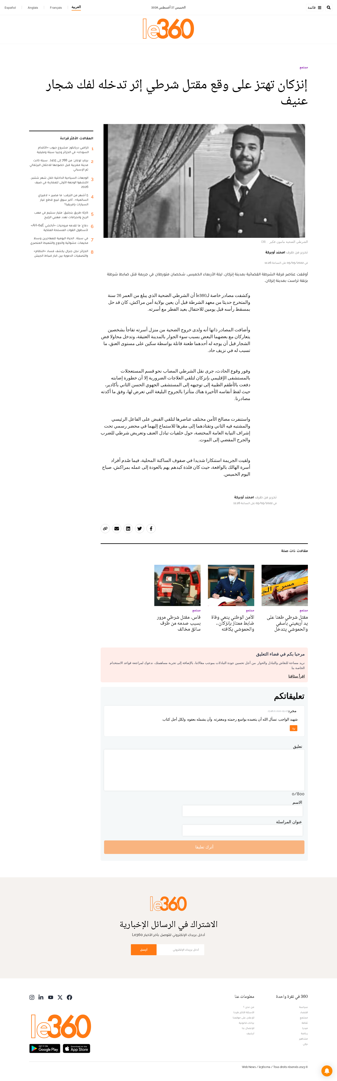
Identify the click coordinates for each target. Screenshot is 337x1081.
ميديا (305, 1028)
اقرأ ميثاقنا (296, 676)
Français (56, 7)
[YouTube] (50, 997)
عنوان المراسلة (289, 821)
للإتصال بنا (248, 1028)
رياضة (304, 1033)
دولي (305, 1043)
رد (293, 728)
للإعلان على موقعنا (243, 1017)
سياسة (303, 1007)
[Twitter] (60, 997)
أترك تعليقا (204, 847)
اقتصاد (304, 1012)
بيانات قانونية (246, 1022)
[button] (326, 1070)
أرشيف (250, 1033)
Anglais (33, 7)
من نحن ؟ (248, 1007)
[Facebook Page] (69, 997)
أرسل (143, 949)
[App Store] (76, 1048)
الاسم (297, 802)
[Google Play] (44, 1048)
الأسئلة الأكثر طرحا (243, 1012)
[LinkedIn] (41, 997)
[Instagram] (32, 997)
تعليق (297, 746)
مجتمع (304, 67)
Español (10, 7)
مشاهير (303, 1038)
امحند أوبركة (275, 252)
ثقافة (305, 1022)
